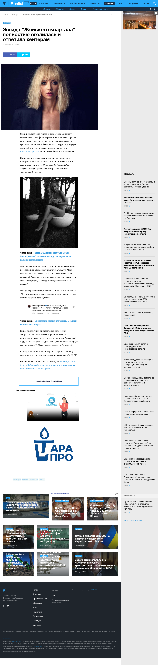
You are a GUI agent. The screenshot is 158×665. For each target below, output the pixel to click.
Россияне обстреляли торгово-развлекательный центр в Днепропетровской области (138, 398)
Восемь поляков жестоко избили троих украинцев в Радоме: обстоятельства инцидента (139, 184)
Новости (79, 529)
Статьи (47, 9)
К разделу (114, 15)
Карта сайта (7, 639)
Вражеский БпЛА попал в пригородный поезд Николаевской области (136, 346)
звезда (42, 480)
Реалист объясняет (101, 9)
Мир (121, 3)
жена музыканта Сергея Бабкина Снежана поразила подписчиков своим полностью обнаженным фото (48, 365)
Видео (83, 9)
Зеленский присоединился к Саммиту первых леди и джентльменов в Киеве (137, 461)
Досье (146, 3)
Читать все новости (133, 520)
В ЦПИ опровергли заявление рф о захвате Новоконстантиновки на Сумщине (139, 215)
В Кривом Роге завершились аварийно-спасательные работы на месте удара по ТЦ (139, 247)
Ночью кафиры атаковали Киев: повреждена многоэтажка (139, 413)
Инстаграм (17, 480)
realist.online (38, 646)
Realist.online (16, 641)
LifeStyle (109, 3)
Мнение (60, 9)
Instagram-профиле (30, 151)
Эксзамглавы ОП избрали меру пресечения (138, 313)
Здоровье (133, 3)
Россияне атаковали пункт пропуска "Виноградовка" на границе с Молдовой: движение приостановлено (138, 444)
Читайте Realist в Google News (49, 381)
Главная (5, 15)
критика (25, 480)
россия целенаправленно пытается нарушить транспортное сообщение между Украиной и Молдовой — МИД (139, 282)
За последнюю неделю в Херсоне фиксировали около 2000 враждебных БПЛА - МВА (139, 299)
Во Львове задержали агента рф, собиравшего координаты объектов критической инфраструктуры (139, 381)
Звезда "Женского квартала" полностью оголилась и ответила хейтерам (38, 15)
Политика (43, 3)
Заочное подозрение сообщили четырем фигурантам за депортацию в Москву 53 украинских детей (138, 363)
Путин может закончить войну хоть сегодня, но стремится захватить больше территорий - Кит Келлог (138, 505)
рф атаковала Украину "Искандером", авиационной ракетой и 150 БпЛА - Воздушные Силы (139, 478)
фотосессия (34, 480)
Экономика (59, 3)
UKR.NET (94, 590)
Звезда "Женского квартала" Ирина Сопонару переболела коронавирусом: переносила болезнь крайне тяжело (45, 256)
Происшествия (77, 3)
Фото (72, 9)
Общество (95, 3)
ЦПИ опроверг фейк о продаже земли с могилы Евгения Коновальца (138, 427)
